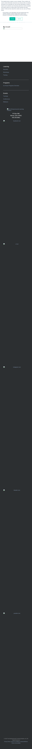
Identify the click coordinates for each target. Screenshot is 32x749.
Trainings (5, 96)
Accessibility (17, 743)
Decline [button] (19, 18)
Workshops (6, 72)
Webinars (5, 101)
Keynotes (5, 69)
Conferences (6, 99)
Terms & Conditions (15, 741)
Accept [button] (12, 18)
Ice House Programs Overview (11, 85)
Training (5, 75)
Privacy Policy (7, 741)
